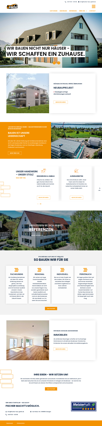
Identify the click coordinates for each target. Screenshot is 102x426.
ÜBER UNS (82, 11)
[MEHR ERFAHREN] (52, 171)
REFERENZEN (73, 11)
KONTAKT (92, 11)
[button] (37, 203)
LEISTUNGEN (53, 11)
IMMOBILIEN (63, 11)
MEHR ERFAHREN (52, 197)
